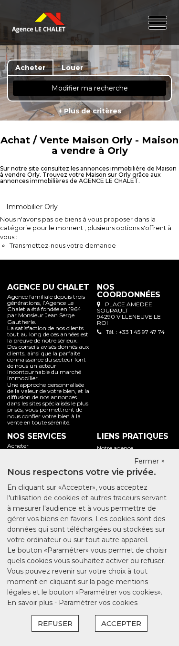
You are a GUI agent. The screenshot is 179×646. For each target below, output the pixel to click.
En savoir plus (30, 602)
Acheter (18, 445)
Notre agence (115, 448)
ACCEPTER (121, 623)
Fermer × (149, 461)
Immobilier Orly (32, 206)
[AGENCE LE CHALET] (38, 22)
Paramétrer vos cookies (98, 602)
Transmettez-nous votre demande (63, 245)
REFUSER (55, 623)
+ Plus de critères (89, 111)
